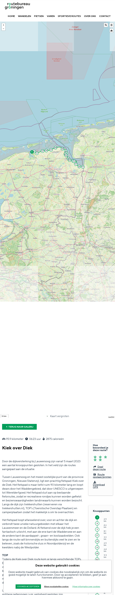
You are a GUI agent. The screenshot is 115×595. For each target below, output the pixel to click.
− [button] (3, 28)
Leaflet (111, 417)
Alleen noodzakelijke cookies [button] (56, 586)
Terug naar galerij (20, 426)
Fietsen (39, 16)
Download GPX (99, 485)
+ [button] (3, 25)
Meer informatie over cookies (86, 586)
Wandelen (24, 16)
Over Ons (90, 16)
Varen (51, 16)
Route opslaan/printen (102, 475)
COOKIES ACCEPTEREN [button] (28, 586)
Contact (105, 16)
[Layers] (111, 31)
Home (11, 16)
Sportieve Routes (69, 16)
